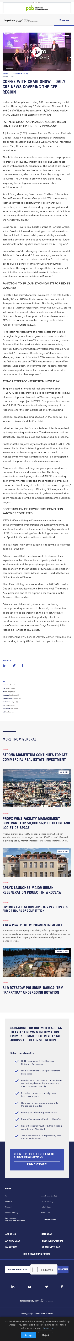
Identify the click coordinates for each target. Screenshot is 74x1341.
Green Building (11, 1212)
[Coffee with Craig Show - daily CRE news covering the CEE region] (37, 52)
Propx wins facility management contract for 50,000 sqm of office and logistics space (36, 823)
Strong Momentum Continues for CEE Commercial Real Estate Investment (35, 757)
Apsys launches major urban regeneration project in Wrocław (32, 890)
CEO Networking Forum (36, 1253)
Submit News (50, 1219)
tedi (4, 712)
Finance (8, 1201)
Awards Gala (12, 1240)
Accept (28, 1335)
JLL (4, 691)
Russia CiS (45, 1212)
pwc (4, 705)
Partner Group (7, 698)
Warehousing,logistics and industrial (15, 1219)
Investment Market (49, 1196)
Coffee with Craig (20, 74)
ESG (4, 688)
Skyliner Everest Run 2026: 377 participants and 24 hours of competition (35, 908)
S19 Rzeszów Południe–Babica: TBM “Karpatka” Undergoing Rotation (33, 990)
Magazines (11, 1247)
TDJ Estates (6, 708)
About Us (10, 1233)
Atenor (5, 685)
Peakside (6, 702)
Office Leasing (47, 1201)
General (6, 74)
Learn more (48, 1328)
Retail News (46, 1207)
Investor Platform (52, 1240)
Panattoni (6, 695)
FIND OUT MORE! (37, 1164)
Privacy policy (27, 1314)
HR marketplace (50, 1247)
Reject (45, 1335)
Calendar (46, 1233)
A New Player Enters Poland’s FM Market (33, 925)
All (6, 1196)
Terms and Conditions (44, 1314)
